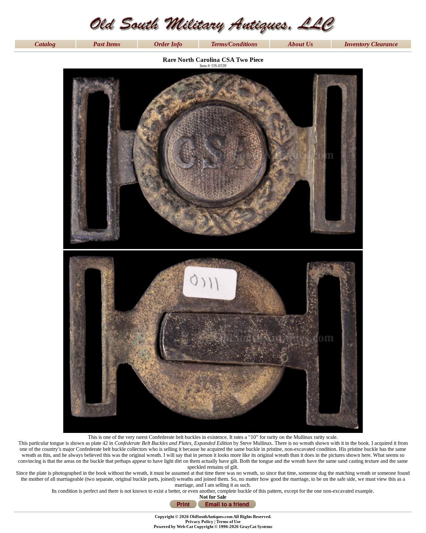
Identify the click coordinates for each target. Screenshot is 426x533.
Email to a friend (227, 504)
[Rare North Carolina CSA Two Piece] (213, 247)
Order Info (168, 44)
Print (183, 504)
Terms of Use (228, 521)
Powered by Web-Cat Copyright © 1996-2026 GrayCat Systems (213, 526)
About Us (300, 44)
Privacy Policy (199, 521)
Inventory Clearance (371, 44)
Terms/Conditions (234, 44)
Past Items (106, 44)
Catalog (45, 44)
